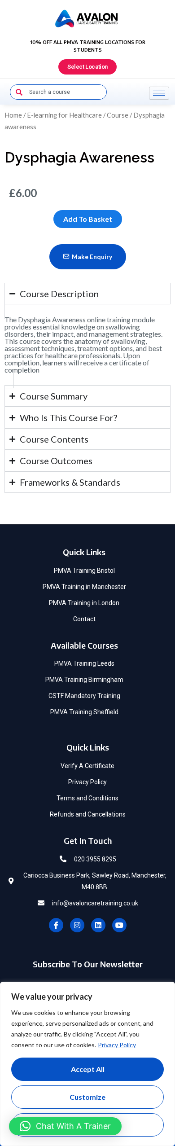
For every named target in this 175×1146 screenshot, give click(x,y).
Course (117, 115)
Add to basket (87, 219)
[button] (65, 1126)
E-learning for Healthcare (64, 115)
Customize (87, 1097)
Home (13, 115)
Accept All (88, 1069)
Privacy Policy (117, 1045)
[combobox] (58, 92)
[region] (87, 1064)
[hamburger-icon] (159, 93)
